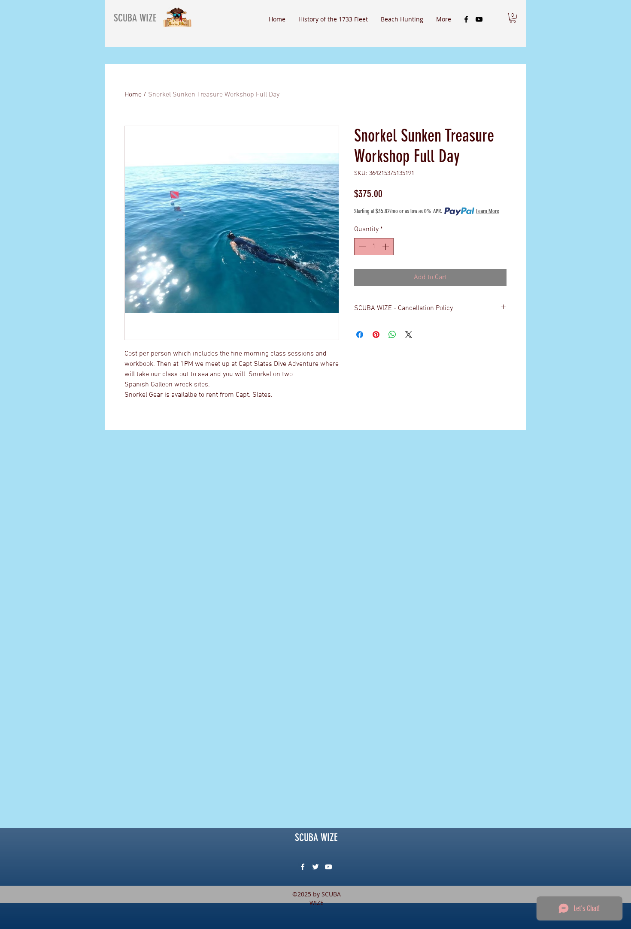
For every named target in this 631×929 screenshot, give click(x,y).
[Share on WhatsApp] (392, 334)
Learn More (487, 211)
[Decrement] (361, 246)
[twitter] (315, 867)
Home (133, 94)
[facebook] (466, 19)
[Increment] (386, 246)
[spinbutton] (373, 246)
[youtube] (479, 19)
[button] (513, 18)
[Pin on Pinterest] (376, 334)
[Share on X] (408, 334)
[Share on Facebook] (360, 334)
